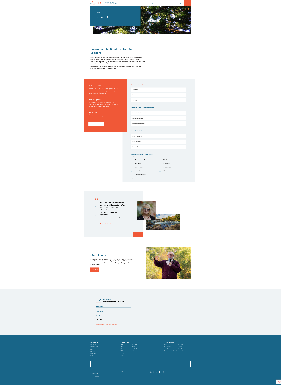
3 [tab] (105, 223)
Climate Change (139, 167)
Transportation (166, 163)
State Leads (93, 353)
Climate (122, 355)
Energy (122, 353)
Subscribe (99, 319)
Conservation (138, 170)
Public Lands (166, 160)
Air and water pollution (140, 160)
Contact (180, 348)
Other (164, 170)
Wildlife (122, 350)
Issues (144, 3)
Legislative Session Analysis (170, 350)
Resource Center (94, 346)
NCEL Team (180, 344)
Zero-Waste (134, 348)
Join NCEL (92, 351)
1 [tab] (100, 223)
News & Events (165, 3)
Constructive (97, 376)
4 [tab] (107, 223)
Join (174, 3)
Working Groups (94, 355)
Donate (187, 3)
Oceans (133, 346)
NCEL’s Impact (167, 346)
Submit (133, 179)
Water (122, 348)
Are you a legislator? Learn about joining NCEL (107, 324)
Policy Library (153, 3)
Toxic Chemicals (167, 167)
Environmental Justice (140, 174)
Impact (136, 3)
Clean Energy (138, 163)
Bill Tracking (93, 344)
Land (122, 346)
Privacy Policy (186, 371)
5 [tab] (110, 223)
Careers (180, 346)
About (128, 3)
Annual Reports (167, 348)
